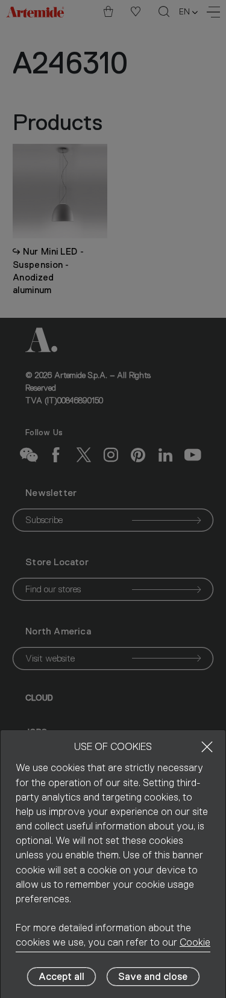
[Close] (207, 746)
